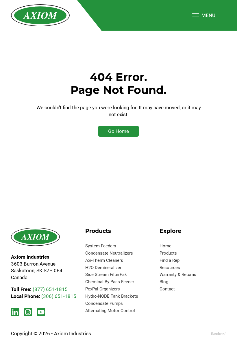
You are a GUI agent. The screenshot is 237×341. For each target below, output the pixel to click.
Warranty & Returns (178, 274)
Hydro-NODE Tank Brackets (111, 296)
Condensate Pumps (104, 303)
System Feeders (100, 246)
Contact (167, 289)
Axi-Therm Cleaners (104, 260)
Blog (164, 281)
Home (165, 246)
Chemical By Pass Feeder (109, 281)
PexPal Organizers (102, 289)
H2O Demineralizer (103, 267)
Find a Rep (169, 260)
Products (168, 253)
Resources (170, 267)
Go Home (118, 131)
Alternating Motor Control (110, 310)
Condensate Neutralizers (109, 253)
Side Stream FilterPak (106, 274)
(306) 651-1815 (58, 296)
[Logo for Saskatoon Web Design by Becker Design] (218, 333)
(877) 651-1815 (50, 289)
